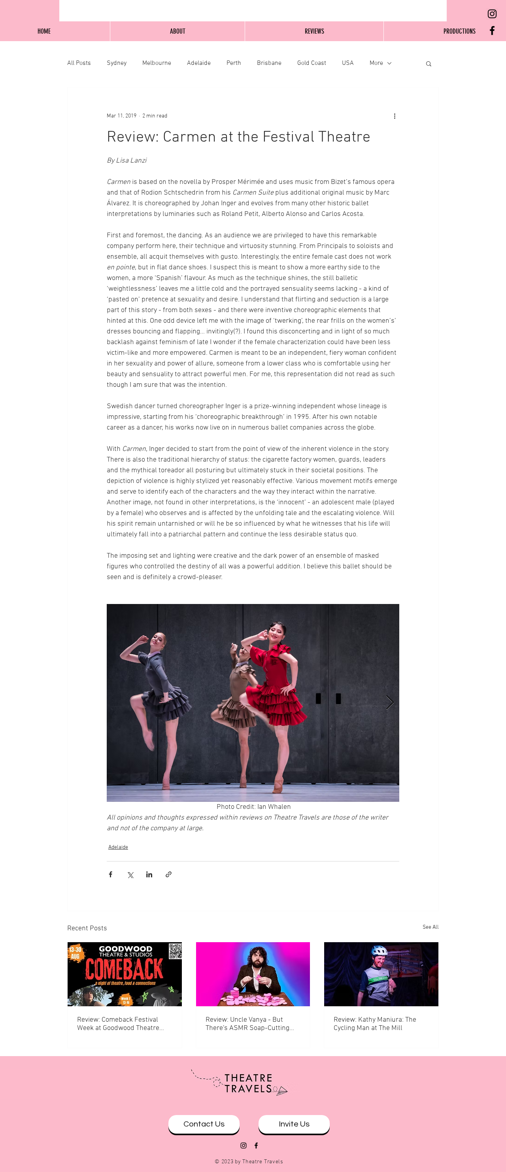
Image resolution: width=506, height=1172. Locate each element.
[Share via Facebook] (110, 874)
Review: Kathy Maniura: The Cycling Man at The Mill (375, 1024)
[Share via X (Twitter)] (130, 874)
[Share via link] (168, 874)
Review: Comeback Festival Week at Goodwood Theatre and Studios (118, 1024)
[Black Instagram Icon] (492, 14)
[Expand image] (253, 703)
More (376, 63)
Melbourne (156, 63)
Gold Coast (311, 63)
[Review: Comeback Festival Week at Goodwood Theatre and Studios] (125, 974)
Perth (234, 63)
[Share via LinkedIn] (149, 874)
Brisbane (269, 63)
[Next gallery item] (390, 703)
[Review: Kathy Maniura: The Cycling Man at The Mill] (381, 974)
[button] (428, 63)
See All (431, 927)
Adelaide (199, 63)
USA (348, 63)
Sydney (116, 63)
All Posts (79, 63)
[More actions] (394, 116)
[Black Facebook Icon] (492, 30)
